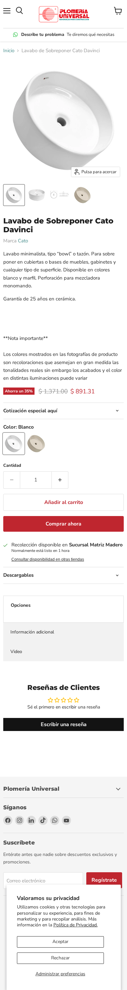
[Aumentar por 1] (60, 479)
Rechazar (60, 958)
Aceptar (60, 941)
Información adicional (32, 632)
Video (16, 651)
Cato (23, 240)
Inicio (8, 50)
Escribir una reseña (64, 724)
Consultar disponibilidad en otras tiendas (47, 559)
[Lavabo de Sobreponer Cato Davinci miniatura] (14, 195)
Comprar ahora (63, 523)
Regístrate (104, 880)
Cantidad (12, 465)
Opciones (21, 605)
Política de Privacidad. (75, 925)
